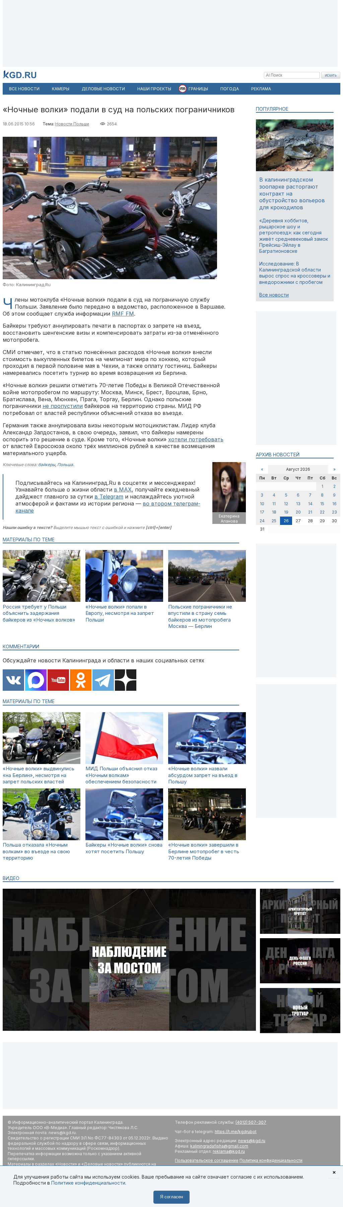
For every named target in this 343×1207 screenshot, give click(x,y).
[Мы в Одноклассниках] (80, 680)
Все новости (274, 295)
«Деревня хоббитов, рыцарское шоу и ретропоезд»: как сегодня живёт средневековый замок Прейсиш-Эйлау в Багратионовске (293, 236)
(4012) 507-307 (250, 1122)
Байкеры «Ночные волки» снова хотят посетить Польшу (123, 848)
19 (286, 512)
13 (298, 503)
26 (286, 520)
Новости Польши (72, 123)
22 (322, 512)
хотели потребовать (195, 439)
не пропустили (63, 406)
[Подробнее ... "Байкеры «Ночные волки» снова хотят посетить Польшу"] (124, 838)
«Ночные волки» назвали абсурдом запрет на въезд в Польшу (202, 775)
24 (262, 520)
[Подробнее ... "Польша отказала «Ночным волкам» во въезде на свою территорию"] (41, 838)
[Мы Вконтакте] (13, 680)
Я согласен (171, 1196)
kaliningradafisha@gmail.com (219, 1145)
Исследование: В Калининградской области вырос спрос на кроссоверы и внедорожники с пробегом (294, 273)
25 (274, 520)
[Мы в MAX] (36, 680)
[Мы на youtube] (58, 680)
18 (274, 512)
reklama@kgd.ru (229, 1151)
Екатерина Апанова (229, 519)
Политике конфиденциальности (88, 1183)
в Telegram (108, 496)
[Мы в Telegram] (103, 680)
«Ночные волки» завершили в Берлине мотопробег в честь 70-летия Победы (203, 851)
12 (286, 503)
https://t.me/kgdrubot (236, 1131)
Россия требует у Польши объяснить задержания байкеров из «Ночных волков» (39, 613)
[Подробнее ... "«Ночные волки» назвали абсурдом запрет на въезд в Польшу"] (207, 762)
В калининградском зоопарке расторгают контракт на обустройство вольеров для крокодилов (292, 193)
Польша (65, 464)
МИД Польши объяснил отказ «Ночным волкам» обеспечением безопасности (121, 775)
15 (322, 503)
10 (262, 503)
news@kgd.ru (251, 1140)
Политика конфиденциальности (270, 1160)
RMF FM (123, 313)
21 (310, 512)
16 (334, 503)
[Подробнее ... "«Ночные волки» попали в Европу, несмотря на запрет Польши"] (124, 600)
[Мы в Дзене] (125, 680)
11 (274, 503)
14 (310, 503)
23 (334, 512)
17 (262, 512)
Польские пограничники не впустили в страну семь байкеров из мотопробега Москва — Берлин (200, 617)
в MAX (123, 489)
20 (298, 512)
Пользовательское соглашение (206, 1160)
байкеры (46, 464)
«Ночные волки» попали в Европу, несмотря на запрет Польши (119, 613)
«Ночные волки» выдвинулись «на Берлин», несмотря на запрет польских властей (38, 775)
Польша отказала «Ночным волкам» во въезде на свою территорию (36, 851)
